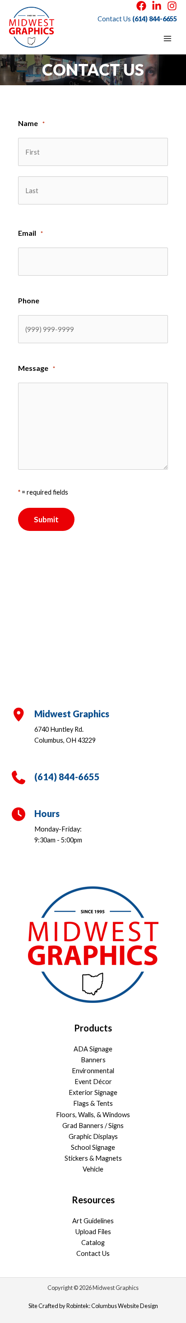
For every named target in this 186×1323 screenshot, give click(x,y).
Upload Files (93, 1231)
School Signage (93, 1147)
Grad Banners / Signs (93, 1125)
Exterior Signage (93, 1092)
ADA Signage (93, 1049)
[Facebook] (141, 6)
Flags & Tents (93, 1103)
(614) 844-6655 (154, 19)
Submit (46, 519)
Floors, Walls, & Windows (93, 1115)
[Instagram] (172, 6)
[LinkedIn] (157, 6)
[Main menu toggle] (167, 38)
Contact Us (93, 1253)
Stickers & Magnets (93, 1158)
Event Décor (93, 1081)
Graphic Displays (93, 1136)
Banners (93, 1060)
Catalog (93, 1242)
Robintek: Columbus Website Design (112, 1305)
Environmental (93, 1071)
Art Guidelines (93, 1221)
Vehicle (93, 1169)
